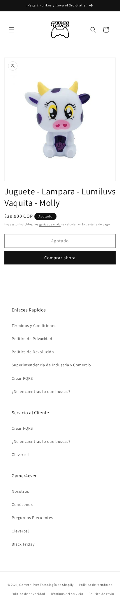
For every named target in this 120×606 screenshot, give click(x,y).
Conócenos (22, 504)
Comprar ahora (60, 257)
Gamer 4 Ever (29, 585)
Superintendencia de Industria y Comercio (51, 365)
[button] (11, 29)
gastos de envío (50, 224)
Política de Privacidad (32, 338)
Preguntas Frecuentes (32, 517)
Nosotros (20, 491)
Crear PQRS (22, 378)
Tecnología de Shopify (57, 585)
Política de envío (101, 594)
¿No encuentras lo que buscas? (41, 391)
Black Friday (23, 544)
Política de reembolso (96, 585)
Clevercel (20, 454)
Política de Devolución (33, 351)
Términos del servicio (67, 594)
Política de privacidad (28, 594)
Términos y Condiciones (34, 325)
